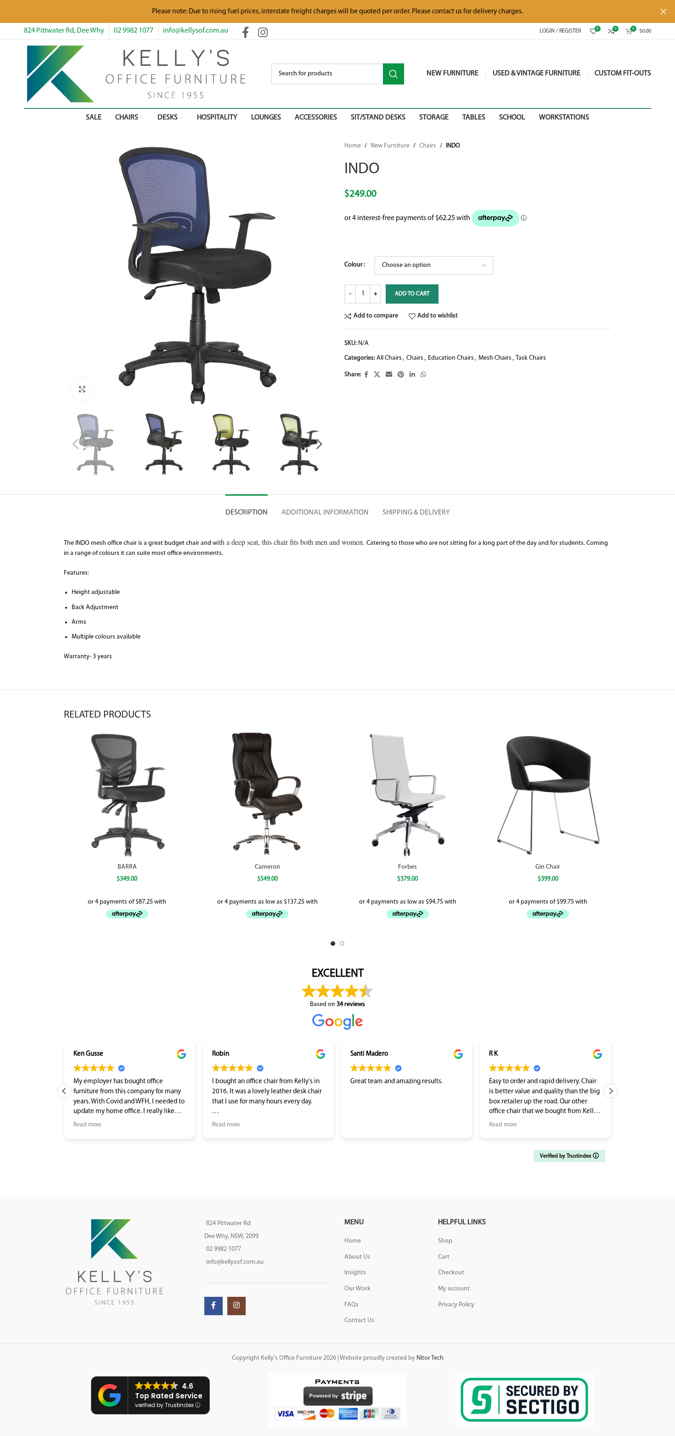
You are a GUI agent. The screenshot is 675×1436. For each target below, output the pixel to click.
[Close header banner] (663, 11)
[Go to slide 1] (333, 943)
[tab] (246, 508)
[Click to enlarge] (82, 389)
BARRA (127, 867)
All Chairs (389, 358)
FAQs (351, 1304)
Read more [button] (87, 1125)
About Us (357, 1257)
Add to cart (412, 294)
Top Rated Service (168, 1396)
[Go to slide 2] (342, 943)
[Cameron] (267, 795)
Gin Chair (547, 867)
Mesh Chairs (495, 358)
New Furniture (390, 145)
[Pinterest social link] (401, 375)
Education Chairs (451, 358)
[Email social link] (389, 375)
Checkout (451, 1272)
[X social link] (377, 375)
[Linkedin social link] (412, 375)
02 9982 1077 (133, 30)
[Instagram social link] (262, 34)
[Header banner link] (323, 11)
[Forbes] (407, 795)
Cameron (267, 867)
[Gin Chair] (548, 795)
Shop (445, 1241)
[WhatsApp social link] (423, 375)
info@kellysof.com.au (195, 30)
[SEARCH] (393, 74)
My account (454, 1288)
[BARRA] (127, 795)
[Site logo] (136, 73)
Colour (353, 264)
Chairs (427, 145)
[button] (75, 444)
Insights (355, 1272)
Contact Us (359, 1320)
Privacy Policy (456, 1304)
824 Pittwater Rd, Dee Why (64, 30)
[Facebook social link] (245, 34)
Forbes (407, 867)
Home (352, 145)
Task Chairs (531, 358)
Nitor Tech (430, 1358)
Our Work (357, 1288)
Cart (444, 1257)
